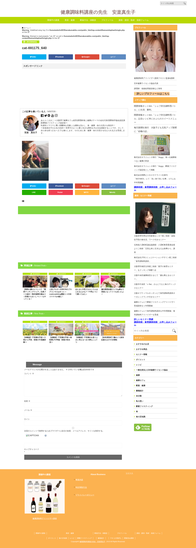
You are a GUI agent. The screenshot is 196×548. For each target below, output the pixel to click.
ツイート (129, 473)
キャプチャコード (31, 449)
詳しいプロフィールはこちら (153, 93)
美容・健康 (70, 20)
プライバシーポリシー (85, 495)
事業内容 (79, 480)
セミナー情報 (141, 354)
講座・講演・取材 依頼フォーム (134, 20)
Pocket (60, 192)
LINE (33, 192)
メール (28, 410)
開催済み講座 (129, 538)
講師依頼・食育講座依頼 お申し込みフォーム (155, 188)
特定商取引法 (81, 487)
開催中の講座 (53, 20)
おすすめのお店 (142, 344)
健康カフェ (140, 380)
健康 (138, 375)
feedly (113, 192)
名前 (27, 401)
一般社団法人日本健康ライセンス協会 (152, 370)
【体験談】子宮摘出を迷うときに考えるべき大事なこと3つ (86, 339)
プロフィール (107, 20)
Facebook (60, 57)
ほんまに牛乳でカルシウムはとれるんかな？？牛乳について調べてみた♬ (86, 291)
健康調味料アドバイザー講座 (45, 518)
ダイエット (140, 359)
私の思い (139, 401)
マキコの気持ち (115, 538)
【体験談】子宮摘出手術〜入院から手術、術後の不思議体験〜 (34, 339)
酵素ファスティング (144, 406)
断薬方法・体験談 (88, 20)
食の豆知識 (140, 417)
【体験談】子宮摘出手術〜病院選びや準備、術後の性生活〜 (60, 339)
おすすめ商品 (141, 349)
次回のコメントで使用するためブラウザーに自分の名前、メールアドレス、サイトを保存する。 (64, 431)
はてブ (113, 57)
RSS (86, 192)
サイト (27, 419)
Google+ (87, 57)
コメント (29, 373)
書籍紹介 (139, 391)
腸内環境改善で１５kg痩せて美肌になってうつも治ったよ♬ (112, 291)
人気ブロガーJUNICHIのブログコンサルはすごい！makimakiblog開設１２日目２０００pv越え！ (60, 292)
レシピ (139, 365)
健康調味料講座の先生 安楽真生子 (98, 12)
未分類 (139, 396)
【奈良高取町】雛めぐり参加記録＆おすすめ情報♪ (112, 338)
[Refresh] (45, 435)
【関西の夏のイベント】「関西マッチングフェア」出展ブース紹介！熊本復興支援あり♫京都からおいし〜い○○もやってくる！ (34, 294)
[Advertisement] (45, 88)
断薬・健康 (140, 385)
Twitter (33, 57)
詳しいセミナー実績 (143, 319)
